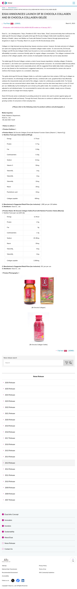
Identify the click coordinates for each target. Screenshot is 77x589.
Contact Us (9, 549)
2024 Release (10, 395)
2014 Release (10, 457)
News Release (38, 376)
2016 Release (10, 444)
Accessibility (5, 576)
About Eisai (9, 537)
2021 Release (10, 413)
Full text (66, 351)
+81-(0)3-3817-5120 (8, 120)
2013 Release (10, 463)
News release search (10, 358)
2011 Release (10, 475)
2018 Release (10, 432)
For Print (12, 23)
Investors (8, 526)
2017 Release (10, 438)
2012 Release (10, 469)
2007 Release (10, 500)
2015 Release (10, 450)
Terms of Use (42, 569)
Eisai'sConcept (11, 514)
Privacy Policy (43, 565)
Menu (74, 3)
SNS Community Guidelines (46, 572)
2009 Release (10, 488)
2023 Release (10, 401)
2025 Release (10, 389)
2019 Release (10, 426)
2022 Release (10, 407)
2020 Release (10, 420)
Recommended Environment (10, 572)
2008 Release (10, 494)
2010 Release (10, 481)
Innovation (8, 520)
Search (66, 362)
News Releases (12, 7)
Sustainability (9, 532)
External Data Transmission (9, 569)
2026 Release (10, 382)
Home (3, 7)
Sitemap (4, 565)
